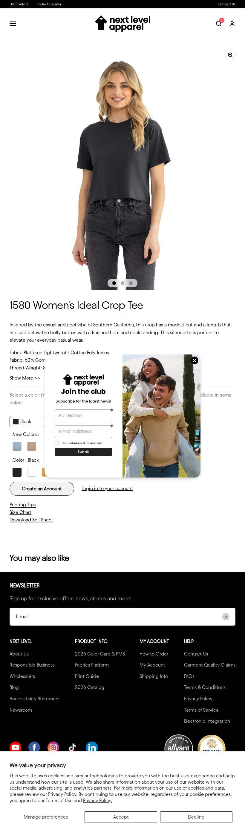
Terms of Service (201, 710)
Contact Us (226, 4)
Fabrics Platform (92, 664)
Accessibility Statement (35, 698)
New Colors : (26, 434)
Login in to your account (107, 488)
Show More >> (25, 377)
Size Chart (20, 512)
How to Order (154, 653)
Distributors (19, 4)
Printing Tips (23, 504)
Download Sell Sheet (31, 519)
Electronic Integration (207, 721)
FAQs (189, 676)
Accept (121, 816)
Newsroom (21, 710)
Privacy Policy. (97, 800)
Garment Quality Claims (209, 664)
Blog (14, 687)
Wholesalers (22, 676)
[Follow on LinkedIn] (92, 748)
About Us (19, 653)
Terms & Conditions (205, 687)
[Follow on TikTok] (72, 747)
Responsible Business (32, 664)
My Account (152, 664)
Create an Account (42, 488)
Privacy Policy (198, 698)
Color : (26, 460)
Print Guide (87, 676)
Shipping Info (154, 676)
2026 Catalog (89, 687)
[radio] (17, 446)
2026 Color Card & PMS (100, 653)
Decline (196, 816)
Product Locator (48, 4)
